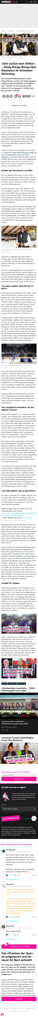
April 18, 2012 (27, 518)
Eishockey (21, 683)
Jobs (22, 1008)
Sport (3, 31)
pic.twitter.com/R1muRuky (11, 515)
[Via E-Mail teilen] (11, 96)
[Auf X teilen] (5, 730)
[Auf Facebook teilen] (3, 96)
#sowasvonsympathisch (10, 513)
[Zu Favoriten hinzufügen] (19, 96)
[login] (2, 1014)
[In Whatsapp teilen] (7, 96)
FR (31, 2)
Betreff (3, 805)
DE (28, 2)
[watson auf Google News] (33, 96)
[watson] (6, 2)
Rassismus (11, 31)
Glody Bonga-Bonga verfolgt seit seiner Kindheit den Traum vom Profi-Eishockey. (19, 154)
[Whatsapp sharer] (7, 730)
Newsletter (5, 1008)
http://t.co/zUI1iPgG (28, 513)
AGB (34, 1008)
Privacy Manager (24, 1011)
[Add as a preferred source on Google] (26, 96)
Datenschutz (13, 1011)
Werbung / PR (15, 1008)
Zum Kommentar (12, 879)
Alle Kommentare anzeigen (19, 947)
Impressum (28, 1008)
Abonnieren (19, 779)
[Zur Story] (19, 976)
